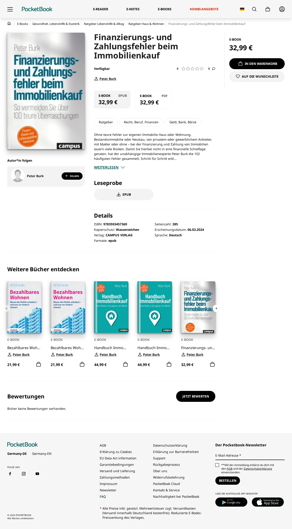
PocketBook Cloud (166, 484)
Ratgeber (106, 122)
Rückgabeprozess (166, 464)
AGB (103, 445)
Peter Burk (35, 176)
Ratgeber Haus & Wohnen (146, 24)
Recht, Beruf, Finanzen (141, 122)
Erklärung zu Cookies (116, 452)
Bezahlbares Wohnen (24, 348)
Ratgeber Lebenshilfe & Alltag (104, 24)
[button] (191, 69)
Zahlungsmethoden (115, 477)
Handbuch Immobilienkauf (111, 348)
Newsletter (108, 490)
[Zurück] (6, 308)
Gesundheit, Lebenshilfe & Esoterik (56, 24)
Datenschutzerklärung (170, 445)
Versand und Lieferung (117, 471)
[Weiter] (216, 308)
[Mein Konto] (282, 9)
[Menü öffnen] (10, 9)
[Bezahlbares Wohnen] (24, 307)
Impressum (108, 484)
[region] (111, 317)
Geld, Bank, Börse (182, 122)
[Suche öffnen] (254, 9)
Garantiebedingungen (117, 464)
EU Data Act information (118, 458)
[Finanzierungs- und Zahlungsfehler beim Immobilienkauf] (198, 307)
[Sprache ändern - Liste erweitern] (242, 9)
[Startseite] (37, 9)
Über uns (160, 471)
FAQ (103, 496)
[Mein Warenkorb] (268, 9)
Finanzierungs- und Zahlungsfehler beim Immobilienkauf (198, 348)
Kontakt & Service (166, 490)
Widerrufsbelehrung (169, 477)
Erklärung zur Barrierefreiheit (176, 452)
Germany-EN (42, 453)
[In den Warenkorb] (39, 364)
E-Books (22, 24)
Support (159, 458)
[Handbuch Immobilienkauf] (111, 307)
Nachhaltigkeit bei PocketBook (176, 496)
